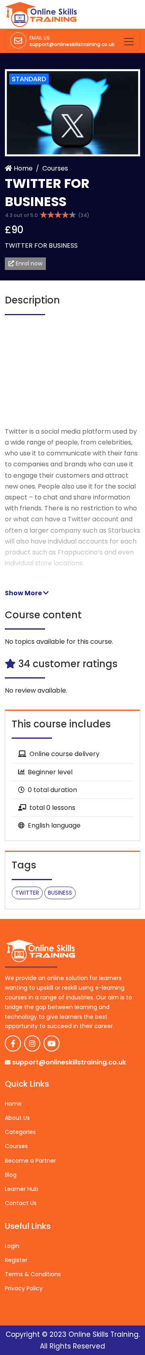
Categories (20, 1132)
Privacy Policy (24, 1288)
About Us (17, 1118)
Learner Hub (21, 1189)
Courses (55, 168)
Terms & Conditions (33, 1274)
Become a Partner (30, 1161)
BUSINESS (60, 893)
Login (12, 1246)
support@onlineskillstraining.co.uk (71, 44)
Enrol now (28, 263)
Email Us (39, 37)
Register (16, 1260)
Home (22, 168)
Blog (11, 1175)
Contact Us (21, 1203)
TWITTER (27, 893)
